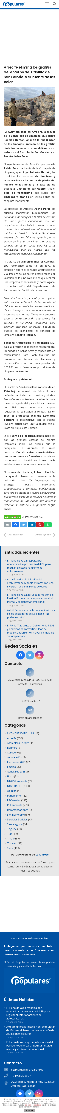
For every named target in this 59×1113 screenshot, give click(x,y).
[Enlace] (14, 4)
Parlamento (14, 795)
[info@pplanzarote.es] (30, 710)
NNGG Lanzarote (17, 781)
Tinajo (11, 838)
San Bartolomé (16, 814)
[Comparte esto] (15, 524)
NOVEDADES (14, 786)
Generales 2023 (16, 771)
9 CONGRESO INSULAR (20, 733)
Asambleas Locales (18, 743)
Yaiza (10, 848)
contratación (14, 757)
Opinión (12, 790)
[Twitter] (30, 655)
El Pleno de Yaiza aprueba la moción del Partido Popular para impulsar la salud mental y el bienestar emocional (30, 598)
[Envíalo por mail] (7, 524)
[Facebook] (20, 655)
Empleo (11, 767)
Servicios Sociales (17, 819)
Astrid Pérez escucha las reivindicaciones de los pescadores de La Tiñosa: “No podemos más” (31, 613)
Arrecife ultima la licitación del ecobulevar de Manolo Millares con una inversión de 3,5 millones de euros (30, 583)
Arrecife (11, 738)
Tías (9, 834)
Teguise (12, 829)
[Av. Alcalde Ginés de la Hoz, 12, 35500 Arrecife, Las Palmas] (30, 672)
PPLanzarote (14, 805)
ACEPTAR (30, 1110)
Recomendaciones (17, 810)
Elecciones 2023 (16, 762)
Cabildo (11, 752)
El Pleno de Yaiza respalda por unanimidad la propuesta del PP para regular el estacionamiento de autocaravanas (29, 566)
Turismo (12, 843)
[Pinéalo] (40, 524)
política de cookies (33, 1105)
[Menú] (47, 4)
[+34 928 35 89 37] (30, 693)
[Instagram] (39, 655)
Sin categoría (14, 824)
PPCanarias (14, 800)
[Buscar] (54, 4)
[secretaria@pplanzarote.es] (7, 1069)
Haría (10, 776)
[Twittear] (23, 524)
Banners (12, 747)
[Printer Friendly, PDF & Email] (12, 516)
